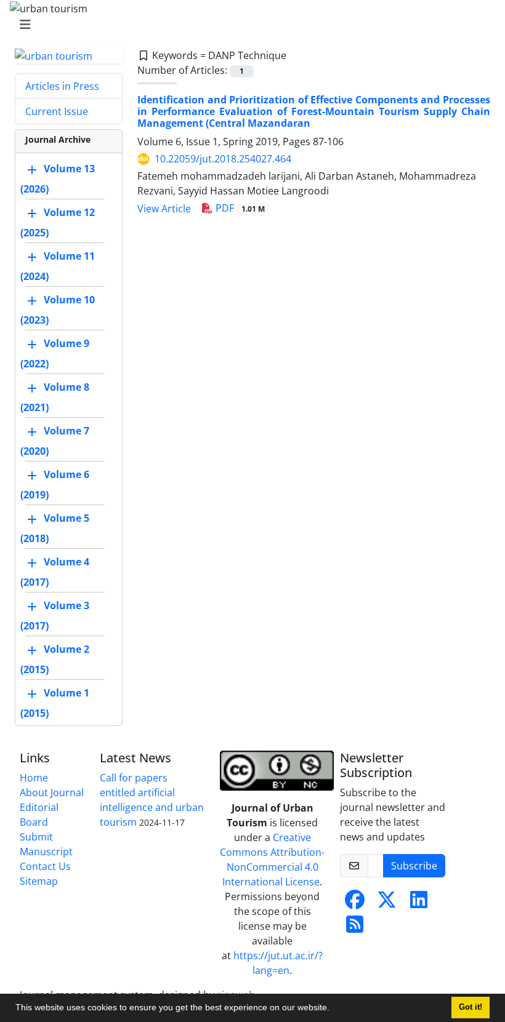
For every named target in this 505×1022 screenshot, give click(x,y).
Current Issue (56, 111)
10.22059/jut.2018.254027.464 (223, 159)
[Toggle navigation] (249, 24)
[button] (334, 1009)
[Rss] (355, 928)
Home (34, 777)
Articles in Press (62, 86)
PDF (239, 208)
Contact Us (45, 866)
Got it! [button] (470, 1007)
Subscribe (414, 865)
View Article (164, 208)
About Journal (52, 792)
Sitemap (39, 881)
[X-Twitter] (387, 903)
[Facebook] (355, 903)
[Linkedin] (419, 903)
